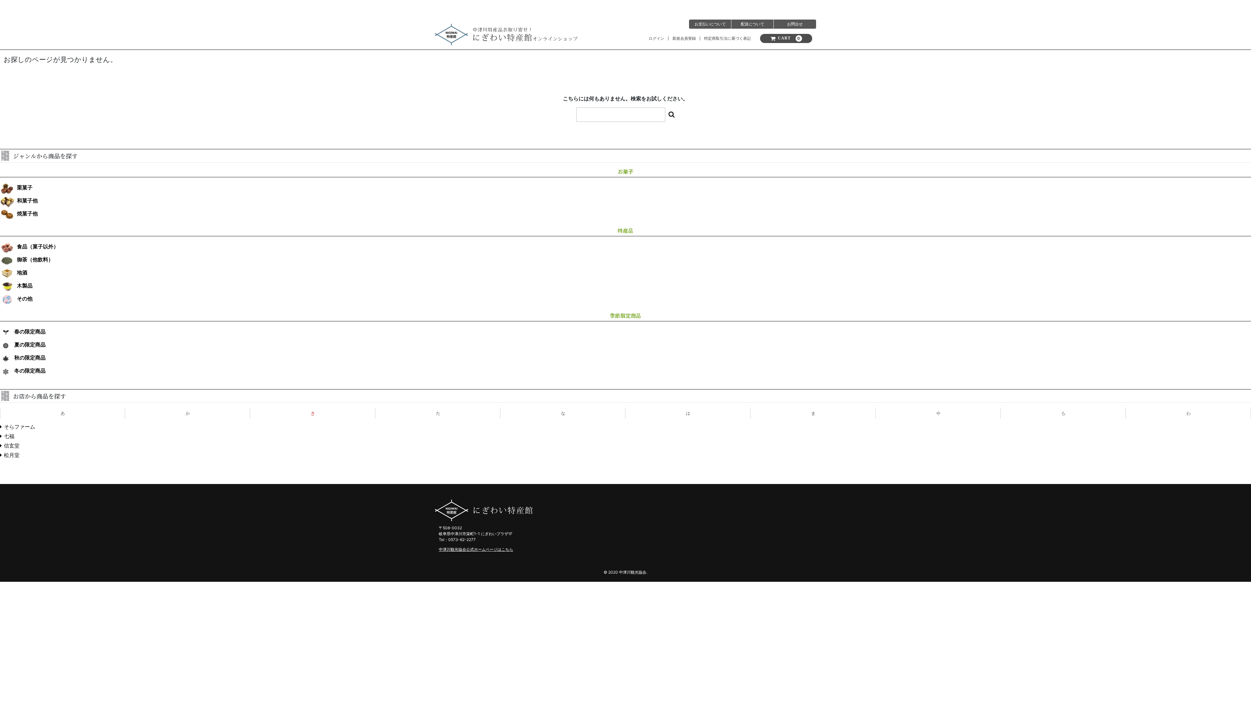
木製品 (25, 285)
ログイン (656, 38)
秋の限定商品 (30, 357)
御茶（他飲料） (35, 259)
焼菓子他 (27, 213)
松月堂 (12, 455)
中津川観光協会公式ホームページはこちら (476, 549)
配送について (752, 24)
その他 (25, 298)
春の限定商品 (30, 331)
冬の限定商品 (30, 371)
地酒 (22, 272)
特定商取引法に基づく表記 (727, 38)
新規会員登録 (684, 38)
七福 (9, 436)
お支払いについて (710, 24)
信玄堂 (12, 445)
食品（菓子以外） (38, 246)
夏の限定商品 (30, 344)
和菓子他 (27, 200)
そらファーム (19, 427)
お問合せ (795, 24)
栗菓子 (25, 187)
